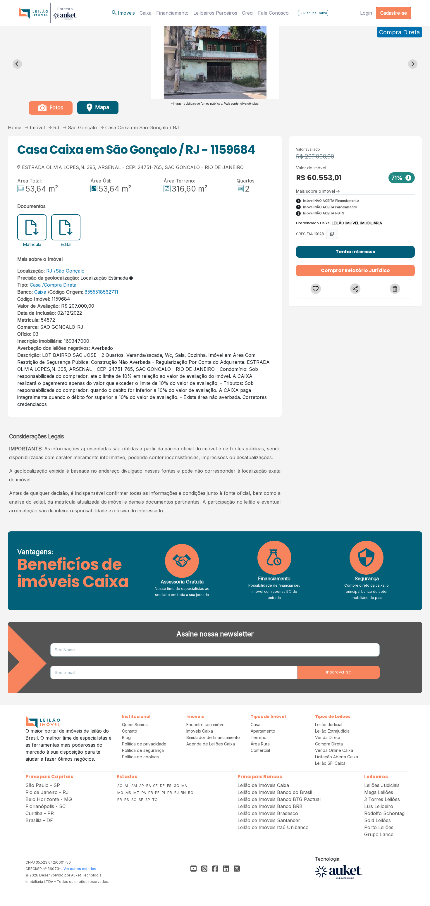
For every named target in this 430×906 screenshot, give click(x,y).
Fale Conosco (273, 13)
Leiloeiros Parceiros (215, 13)
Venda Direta (327, 737)
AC (120, 785)
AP (142, 785)
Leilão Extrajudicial (332, 730)
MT (136, 792)
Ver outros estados (79, 869)
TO (155, 800)
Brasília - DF (39, 820)
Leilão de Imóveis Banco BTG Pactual (279, 799)
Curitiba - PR (39, 813)
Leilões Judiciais (382, 785)
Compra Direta (329, 743)
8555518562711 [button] (100, 292)
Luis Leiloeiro (378, 806)
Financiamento (172, 13)
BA (149, 785)
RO (190, 792)
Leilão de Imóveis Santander (269, 820)
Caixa (146, 13)
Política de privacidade (144, 743)
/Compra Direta (59, 285)
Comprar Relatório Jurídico (355, 270)
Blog (126, 737)
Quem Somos (135, 724)
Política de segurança (143, 750)
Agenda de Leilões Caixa (210, 743)
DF (163, 785)
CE (156, 785)
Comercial (260, 750)
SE (141, 800)
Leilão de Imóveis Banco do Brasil (275, 792)
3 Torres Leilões (382, 799)
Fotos (55, 107)
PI (164, 792)
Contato (129, 730)
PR (170, 792)
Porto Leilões (378, 827)
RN (184, 792)
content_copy (332, 234)
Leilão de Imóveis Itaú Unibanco (273, 827)
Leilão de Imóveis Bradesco (268, 813)
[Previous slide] (17, 64)
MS (128, 792)
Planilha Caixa (313, 13)
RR (120, 800)
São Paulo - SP (42, 785)
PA (144, 792)
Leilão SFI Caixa (330, 763)
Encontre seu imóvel (206, 724)
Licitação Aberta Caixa (336, 756)
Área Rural (261, 743)
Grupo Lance (378, 834)
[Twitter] (237, 868)
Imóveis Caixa (199, 730)
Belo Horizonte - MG (48, 799)
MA (184, 785)
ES (169, 785)
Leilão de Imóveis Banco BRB (270, 806)
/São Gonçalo (69, 271)
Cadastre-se (393, 13)
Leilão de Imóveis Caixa (263, 785)
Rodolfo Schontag (384, 813)
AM (134, 785)
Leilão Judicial (328, 724)
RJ (49, 271)
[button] (316, 288)
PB (151, 792)
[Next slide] (412, 64)
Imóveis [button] (123, 13)
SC (134, 800)
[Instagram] (204, 868)
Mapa (101, 107)
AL (127, 785)
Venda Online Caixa (334, 750)
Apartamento (263, 730)
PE (157, 792)
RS (127, 800)
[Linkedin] (226, 868)
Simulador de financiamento (213, 737)
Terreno (258, 737)
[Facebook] (193, 868)
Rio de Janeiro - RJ (47, 792)
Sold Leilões (377, 820)
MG (120, 792)
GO (177, 785)
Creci (247, 13)
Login (366, 13)
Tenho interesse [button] (355, 251)
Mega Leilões (378, 792)
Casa (35, 285)
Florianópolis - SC (45, 806)
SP (148, 800)
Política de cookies (140, 756)
